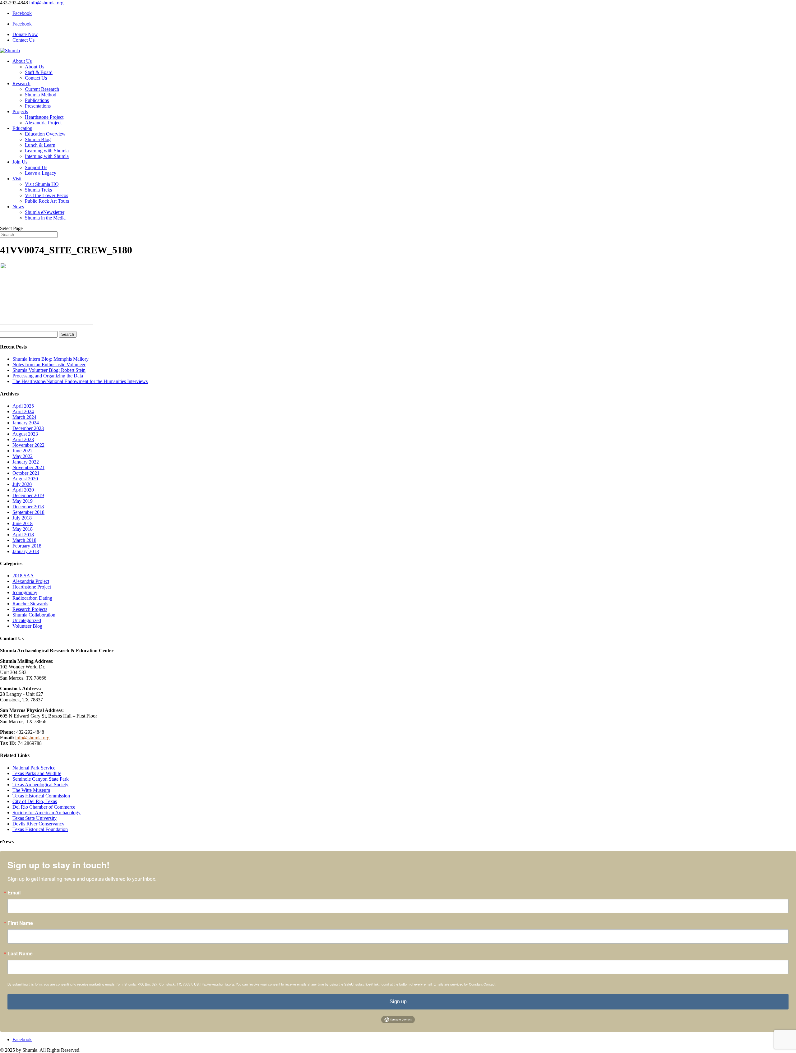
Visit (16, 178)
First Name (20, 923)
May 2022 (22, 456)
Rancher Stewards (30, 603)
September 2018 (28, 512)
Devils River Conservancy (38, 823)
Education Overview (45, 133)
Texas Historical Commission (41, 795)
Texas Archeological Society (40, 784)
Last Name (20, 953)
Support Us (36, 167)
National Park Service (33, 767)
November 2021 (28, 467)
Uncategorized (26, 620)
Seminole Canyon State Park (40, 779)
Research (21, 83)
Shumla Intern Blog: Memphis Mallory (50, 359)
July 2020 (22, 484)
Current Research (42, 89)
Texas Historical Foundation (40, 829)
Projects (20, 111)
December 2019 (28, 495)
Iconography (24, 592)
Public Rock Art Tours (47, 201)
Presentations (38, 106)
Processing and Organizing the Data (47, 375)
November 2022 (28, 445)
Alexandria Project (43, 122)
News (18, 206)
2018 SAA (23, 575)
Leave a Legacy (40, 173)
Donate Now (25, 34)
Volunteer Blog (27, 626)
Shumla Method (40, 94)
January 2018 (25, 551)
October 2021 (25, 473)
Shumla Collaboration (33, 614)
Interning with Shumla (47, 156)
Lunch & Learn (40, 145)
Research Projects (29, 609)
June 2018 (22, 523)
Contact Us (23, 40)
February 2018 (26, 545)
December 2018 (28, 506)
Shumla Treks (38, 189)
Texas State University (34, 818)
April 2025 (23, 406)
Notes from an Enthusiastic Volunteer (49, 364)
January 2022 (25, 461)
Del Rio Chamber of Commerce (43, 807)
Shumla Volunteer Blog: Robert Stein (49, 370)
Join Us (19, 161)
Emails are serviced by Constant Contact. (464, 983)
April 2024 (23, 411)
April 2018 (23, 534)
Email (14, 892)
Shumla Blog (38, 139)
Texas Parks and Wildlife (36, 773)
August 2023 (25, 433)
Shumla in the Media (45, 217)
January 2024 (25, 422)
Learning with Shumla (47, 150)
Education (22, 128)
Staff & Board (39, 72)
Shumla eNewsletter (44, 212)
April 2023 (23, 439)
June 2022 (22, 450)
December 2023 (28, 428)
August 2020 (25, 478)
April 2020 (23, 489)
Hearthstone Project (44, 117)
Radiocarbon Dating (32, 598)
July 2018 (22, 517)
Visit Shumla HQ (42, 184)
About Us (22, 61)
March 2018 (24, 540)
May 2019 (22, 501)
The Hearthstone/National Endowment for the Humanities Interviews (80, 381)
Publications (37, 100)
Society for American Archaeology (46, 812)
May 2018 (22, 529)
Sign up (398, 1001)
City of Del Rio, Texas (34, 801)
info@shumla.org (32, 737)
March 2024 (24, 417)
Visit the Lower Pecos (46, 195)
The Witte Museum (31, 790)
